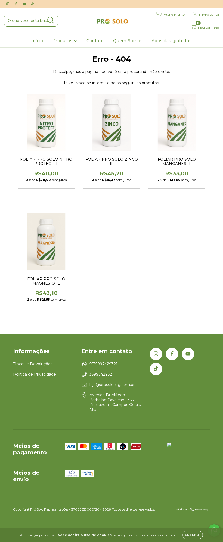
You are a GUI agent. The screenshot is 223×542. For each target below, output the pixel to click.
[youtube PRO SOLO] (25, 3)
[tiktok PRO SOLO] (32, 3)
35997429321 (101, 374)
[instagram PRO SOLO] (8, 3)
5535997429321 (103, 364)
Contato (95, 40)
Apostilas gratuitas (171, 40)
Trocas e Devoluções (32, 364)
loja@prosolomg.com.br (112, 384)
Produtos (63, 40)
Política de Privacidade (34, 374)
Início (37, 40)
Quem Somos (128, 40)
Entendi (192, 535)
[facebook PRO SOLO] (16, 3)
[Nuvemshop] (193, 510)
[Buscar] (51, 20)
